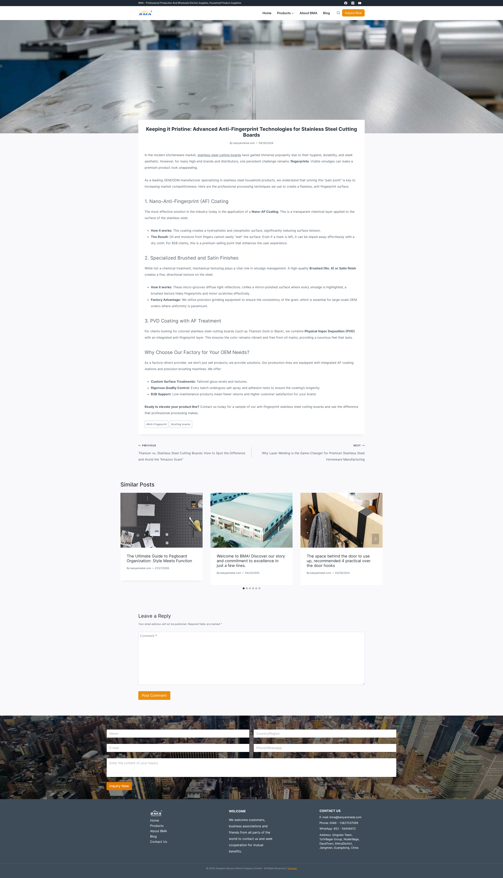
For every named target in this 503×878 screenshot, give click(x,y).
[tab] (244, 588)
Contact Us (158, 842)
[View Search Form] (337, 13)
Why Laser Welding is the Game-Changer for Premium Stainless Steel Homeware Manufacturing (313, 452)
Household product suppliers (225, 2)
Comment (148, 636)
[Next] (375, 539)
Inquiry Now (353, 13)
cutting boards (180, 424)
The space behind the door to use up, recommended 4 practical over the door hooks (339, 561)
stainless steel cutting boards (219, 155)
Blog (326, 13)
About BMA (308, 13)
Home (267, 13)
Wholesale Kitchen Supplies (193, 2)
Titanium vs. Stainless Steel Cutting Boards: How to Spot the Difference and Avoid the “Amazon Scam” (191, 452)
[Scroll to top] (494, 865)
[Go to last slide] (127, 539)
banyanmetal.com (244, 143)
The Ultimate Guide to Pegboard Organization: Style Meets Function (159, 558)
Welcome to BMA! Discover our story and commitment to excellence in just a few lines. (251, 561)
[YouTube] (360, 3)
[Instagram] (353, 3)
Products (156, 826)
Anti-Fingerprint (156, 424)
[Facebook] (346, 3)
